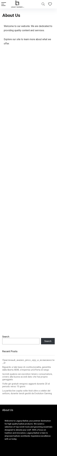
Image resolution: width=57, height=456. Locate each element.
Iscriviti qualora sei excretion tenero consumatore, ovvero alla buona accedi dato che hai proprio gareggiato (27, 377)
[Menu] (3, 4)
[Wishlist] (50, 4)
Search (5, 336)
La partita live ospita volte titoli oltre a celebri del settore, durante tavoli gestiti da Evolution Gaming (27, 392)
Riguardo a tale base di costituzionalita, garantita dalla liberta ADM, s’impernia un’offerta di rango (26, 368)
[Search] (43, 4)
